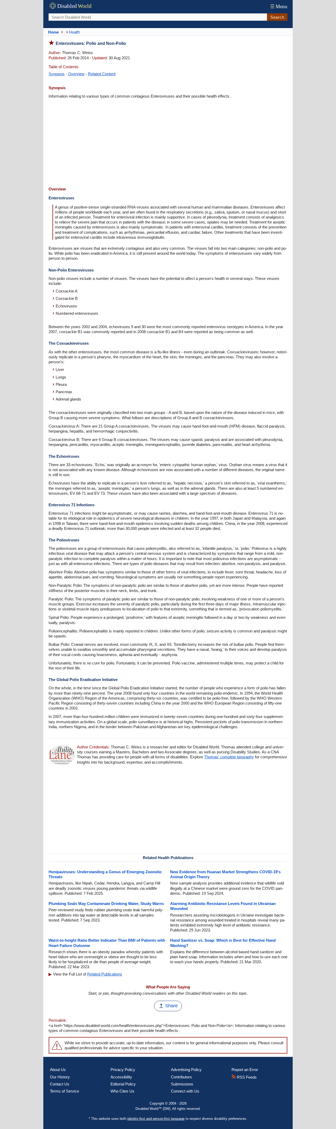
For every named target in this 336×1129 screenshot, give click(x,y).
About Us (58, 1069)
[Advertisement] (168, 143)
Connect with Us (185, 1091)
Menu (278, 6)
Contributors (181, 1077)
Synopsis (57, 74)
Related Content (102, 74)
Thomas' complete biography (229, 757)
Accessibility (121, 1077)
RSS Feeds (246, 1077)
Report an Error (245, 1069)
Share (171, 1005)
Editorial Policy (123, 1084)
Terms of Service (64, 1091)
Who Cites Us (122, 1091)
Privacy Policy (123, 1069)
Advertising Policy (186, 1069)
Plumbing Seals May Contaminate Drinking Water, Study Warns (106, 903)
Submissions (182, 1084)
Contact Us (59, 1084)
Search (277, 17)
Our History (60, 1077)
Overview (76, 74)
